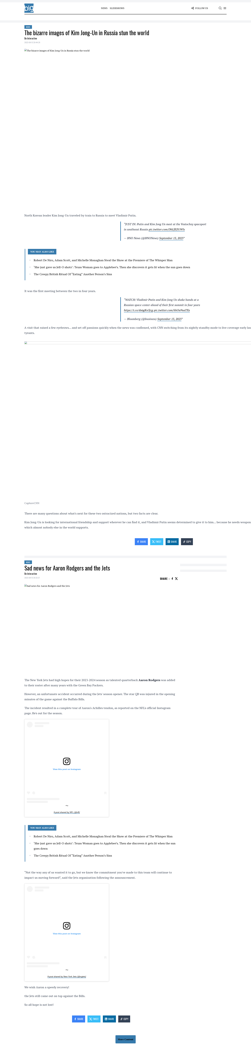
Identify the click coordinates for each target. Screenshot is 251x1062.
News (104, 8)
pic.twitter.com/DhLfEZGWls (167, 229)
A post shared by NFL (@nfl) (67, 812)
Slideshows (117, 8)
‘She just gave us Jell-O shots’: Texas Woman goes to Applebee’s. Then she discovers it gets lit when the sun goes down (112, 267)
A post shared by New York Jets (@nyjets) (66, 976)
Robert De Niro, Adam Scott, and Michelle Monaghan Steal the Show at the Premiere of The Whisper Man (103, 260)
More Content (125, 1039)
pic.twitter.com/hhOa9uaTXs (172, 310)
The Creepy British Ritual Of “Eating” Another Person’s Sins (73, 274)
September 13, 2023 (171, 238)
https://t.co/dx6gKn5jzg (138, 310)
